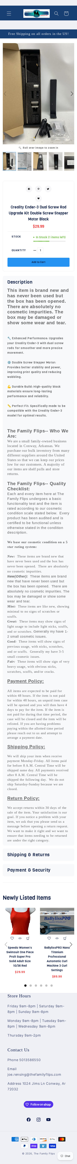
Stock (16, 236)
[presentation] (6, 944)
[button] (9, 14)
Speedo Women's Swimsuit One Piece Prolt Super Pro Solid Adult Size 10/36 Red (20, 957)
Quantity (19, 250)
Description (20, 282)
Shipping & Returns (28, 855)
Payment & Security (29, 870)
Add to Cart (38, 262)
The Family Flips (44, 1153)
